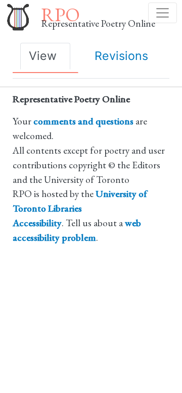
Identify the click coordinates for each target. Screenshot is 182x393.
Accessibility (37, 223)
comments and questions (83, 121)
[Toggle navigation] (162, 13)
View (43, 55)
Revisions (121, 55)
